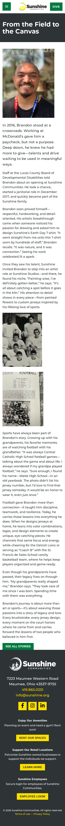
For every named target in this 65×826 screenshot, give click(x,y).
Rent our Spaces (32, 737)
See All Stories (18, 646)
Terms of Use (22, 814)
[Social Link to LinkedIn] (42, 706)
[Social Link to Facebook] (22, 706)
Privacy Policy (42, 814)
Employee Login (32, 796)
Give (56, 6)
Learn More (32, 767)
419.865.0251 (32, 690)
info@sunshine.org (32, 695)
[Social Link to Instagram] (32, 706)
